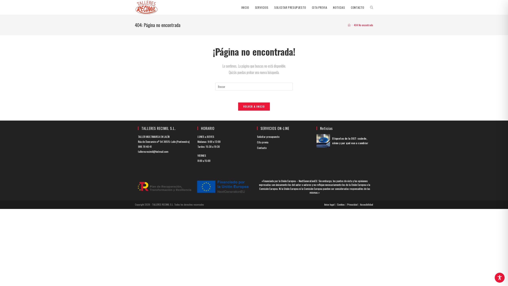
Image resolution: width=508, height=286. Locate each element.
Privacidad (352, 204)
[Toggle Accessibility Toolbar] (499, 277)
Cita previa (262, 142)
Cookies (341, 204)
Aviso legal (329, 204)
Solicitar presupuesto (268, 136)
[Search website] (371, 7)
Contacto (262, 148)
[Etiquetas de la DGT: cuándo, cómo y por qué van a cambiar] (323, 141)
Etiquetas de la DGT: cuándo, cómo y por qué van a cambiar (350, 140)
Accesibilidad (366, 204)
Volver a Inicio (254, 106)
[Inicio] (349, 25)
